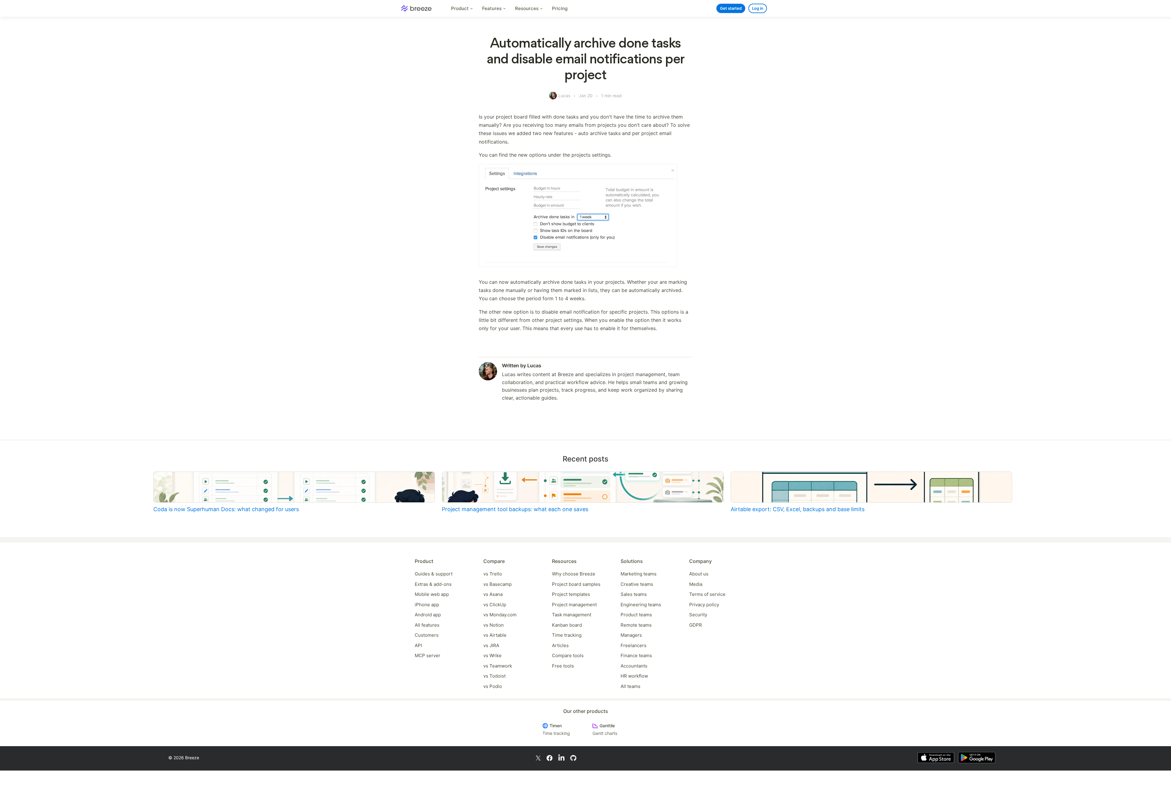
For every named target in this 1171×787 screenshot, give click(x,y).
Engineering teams (641, 604)
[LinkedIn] (561, 758)
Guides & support (434, 574)
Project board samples (576, 584)
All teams (630, 686)
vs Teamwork (497, 666)
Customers (427, 635)
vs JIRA (491, 645)
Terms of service (707, 594)
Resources (527, 8)
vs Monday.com (500, 615)
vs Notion (493, 625)
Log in (757, 8)
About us (698, 574)
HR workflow (634, 676)
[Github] (573, 757)
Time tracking (567, 635)
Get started (731, 8)
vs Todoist (494, 676)
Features (492, 8)
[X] (538, 757)
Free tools (563, 666)
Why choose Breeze (573, 574)
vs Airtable (495, 635)
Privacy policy (704, 604)
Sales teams (634, 594)
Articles (560, 645)
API (418, 645)
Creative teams (637, 584)
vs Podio (492, 686)
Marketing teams (639, 574)
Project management (574, 604)
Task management (571, 615)
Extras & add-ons (433, 584)
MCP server (427, 655)
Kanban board (567, 625)
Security (698, 615)
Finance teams (636, 655)
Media (695, 584)
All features (427, 625)
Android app (428, 615)
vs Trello (492, 574)
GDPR (695, 625)
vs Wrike (492, 655)
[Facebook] (549, 757)
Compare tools (568, 655)
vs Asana (493, 594)
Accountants (634, 666)
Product (460, 8)
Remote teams (636, 625)
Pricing (560, 8)
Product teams (636, 615)
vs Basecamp (497, 584)
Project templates (571, 594)
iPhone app (427, 604)
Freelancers (633, 645)
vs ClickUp (494, 604)
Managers (631, 635)
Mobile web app (432, 594)
